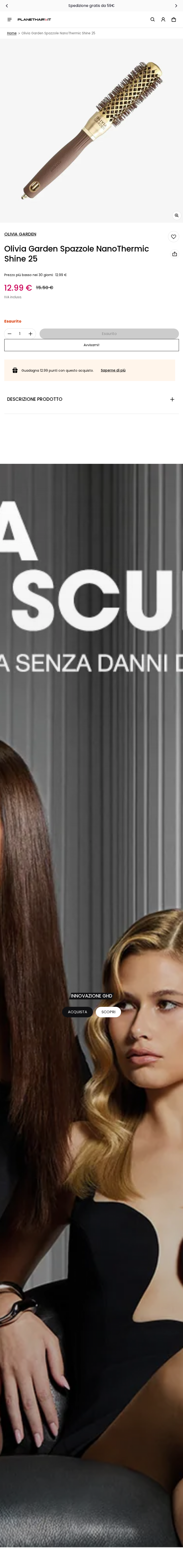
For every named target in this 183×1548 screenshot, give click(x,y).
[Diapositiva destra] (176, 6)
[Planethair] (34, 19)
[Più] (30, 334)
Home (12, 33)
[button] (152, 19)
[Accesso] (163, 19)
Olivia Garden (20, 234)
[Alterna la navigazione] (9, 19)
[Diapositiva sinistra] (7, 6)
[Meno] (9, 334)
